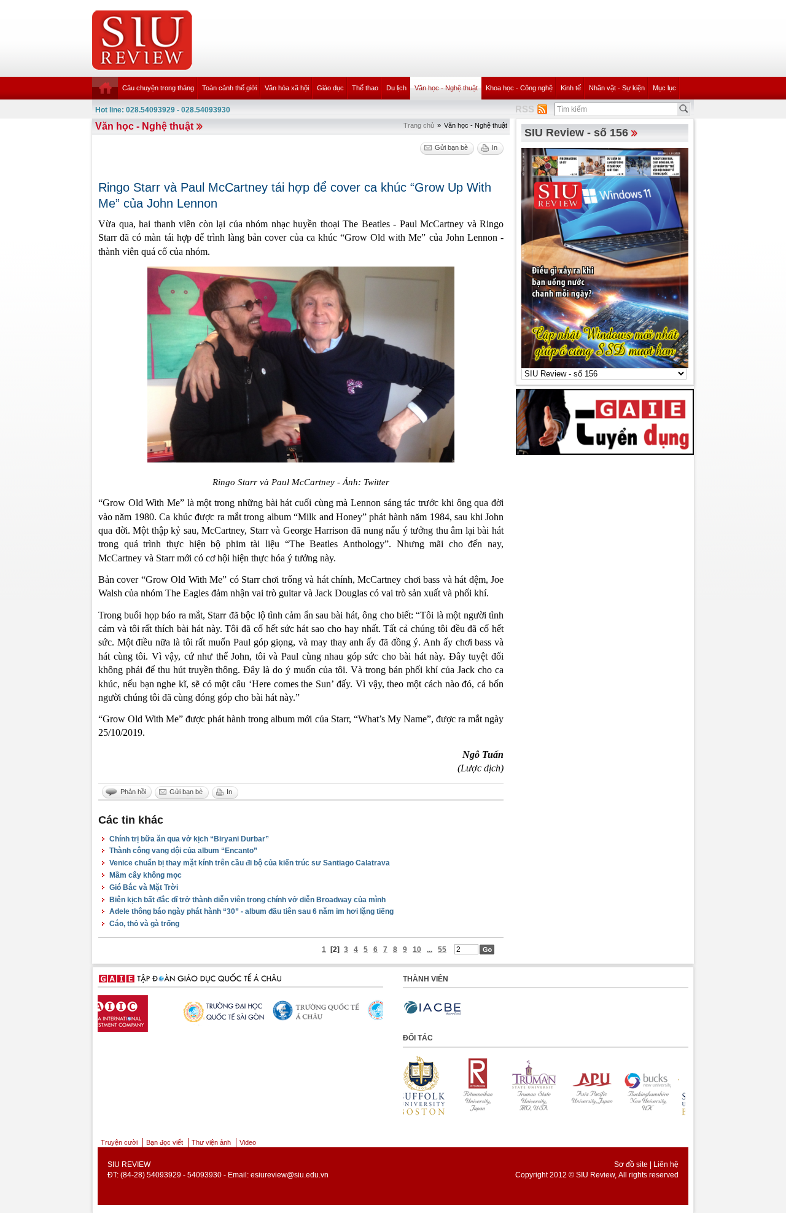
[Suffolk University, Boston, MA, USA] (654, 1085)
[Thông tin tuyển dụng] (605, 421)
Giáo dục (330, 88)
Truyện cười (119, 1142)
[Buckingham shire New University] (597, 1085)
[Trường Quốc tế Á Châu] (233, 1011)
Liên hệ (666, 1164)
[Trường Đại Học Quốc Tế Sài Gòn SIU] (138, 1010)
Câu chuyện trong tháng (158, 88)
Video (247, 1142)
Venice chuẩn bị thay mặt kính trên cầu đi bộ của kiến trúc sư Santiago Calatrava (249, 863)
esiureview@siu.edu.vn (290, 1175)
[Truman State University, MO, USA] (484, 1085)
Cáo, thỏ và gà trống (144, 923)
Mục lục (664, 88)
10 (417, 949)
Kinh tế (571, 88)
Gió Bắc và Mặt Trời (143, 887)
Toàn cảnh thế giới (229, 88)
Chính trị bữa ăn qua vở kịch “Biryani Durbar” (189, 839)
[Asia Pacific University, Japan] (541, 1085)
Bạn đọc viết (164, 1142)
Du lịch (396, 88)
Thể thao (365, 88)
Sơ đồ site (631, 1164)
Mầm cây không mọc (145, 875)
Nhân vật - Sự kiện (617, 88)
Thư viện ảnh (211, 1142)
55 (442, 949)
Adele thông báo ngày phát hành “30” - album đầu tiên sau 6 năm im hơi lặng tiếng (251, 911)
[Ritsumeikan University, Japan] (428, 1085)
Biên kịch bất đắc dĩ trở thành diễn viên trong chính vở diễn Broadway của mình (247, 899)
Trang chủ (418, 125)
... (429, 949)
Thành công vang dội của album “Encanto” (183, 850)
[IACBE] (432, 1008)
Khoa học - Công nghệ (519, 88)
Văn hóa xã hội (287, 88)
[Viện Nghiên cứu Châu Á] (328, 1010)
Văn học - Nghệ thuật (446, 88)
